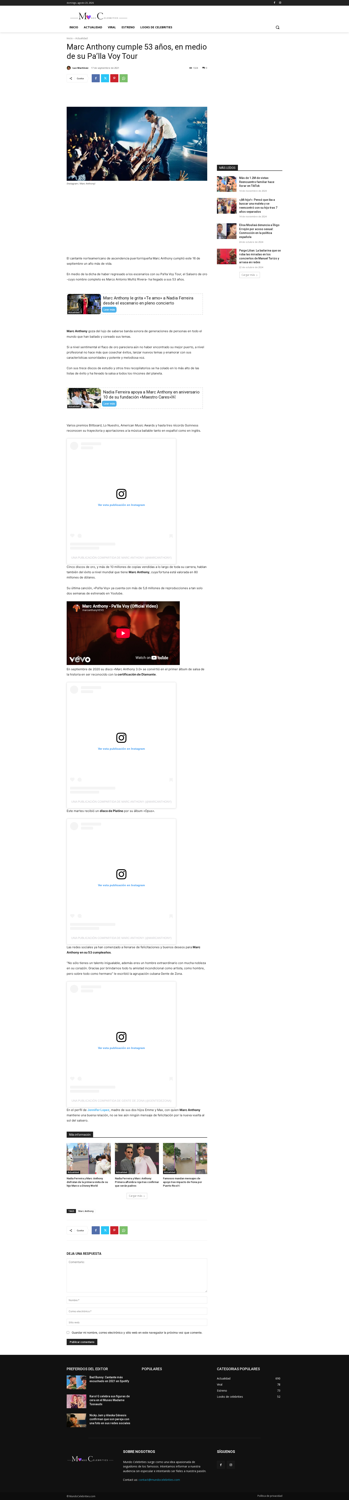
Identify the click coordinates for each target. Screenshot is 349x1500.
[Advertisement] (137, 97)
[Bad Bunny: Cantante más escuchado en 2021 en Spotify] (76, 1382)
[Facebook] (274, 3)
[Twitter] (105, 78)
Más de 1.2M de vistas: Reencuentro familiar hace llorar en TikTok (256, 181)
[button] (277, 27)
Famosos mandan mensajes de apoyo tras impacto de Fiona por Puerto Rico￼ (182, 1182)
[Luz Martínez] (69, 68)
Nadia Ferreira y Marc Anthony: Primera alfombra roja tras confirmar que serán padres (137, 1182)
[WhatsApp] (124, 78)
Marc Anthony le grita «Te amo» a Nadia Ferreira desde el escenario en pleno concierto (148, 300)
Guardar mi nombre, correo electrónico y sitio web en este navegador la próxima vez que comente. (137, 1332)
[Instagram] (280, 3)
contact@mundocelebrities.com (159, 1480)
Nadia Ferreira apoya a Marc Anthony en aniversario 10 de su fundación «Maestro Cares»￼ (151, 395)
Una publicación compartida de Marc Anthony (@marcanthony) (121, 557)
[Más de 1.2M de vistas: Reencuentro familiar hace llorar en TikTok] (227, 184)
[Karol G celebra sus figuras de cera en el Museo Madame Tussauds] (76, 1401)
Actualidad (81, 38)
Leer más (109, 309)
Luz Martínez (80, 67)
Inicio (70, 38)
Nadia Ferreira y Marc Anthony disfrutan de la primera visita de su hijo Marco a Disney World (87, 1182)
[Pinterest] (114, 78)
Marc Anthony (86, 1210)
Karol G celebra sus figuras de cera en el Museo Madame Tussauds (109, 1400)
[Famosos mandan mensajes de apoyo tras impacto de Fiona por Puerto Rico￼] (185, 1158)
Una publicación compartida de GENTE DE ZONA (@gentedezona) (121, 1100)
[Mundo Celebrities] (99, 16)
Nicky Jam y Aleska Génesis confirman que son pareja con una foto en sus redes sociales (109, 1419)
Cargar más (135, 1196)
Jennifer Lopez (98, 1110)
